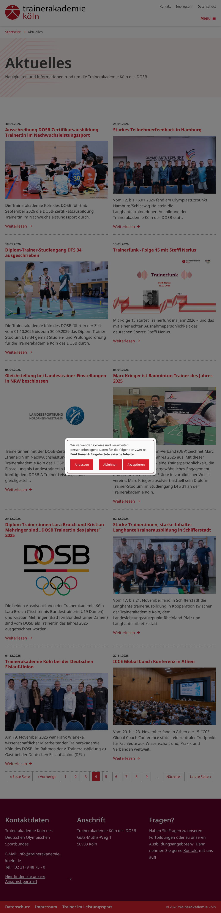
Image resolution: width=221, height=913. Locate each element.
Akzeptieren (136, 464)
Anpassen (82, 464)
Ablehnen (110, 464)
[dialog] (110, 456)
